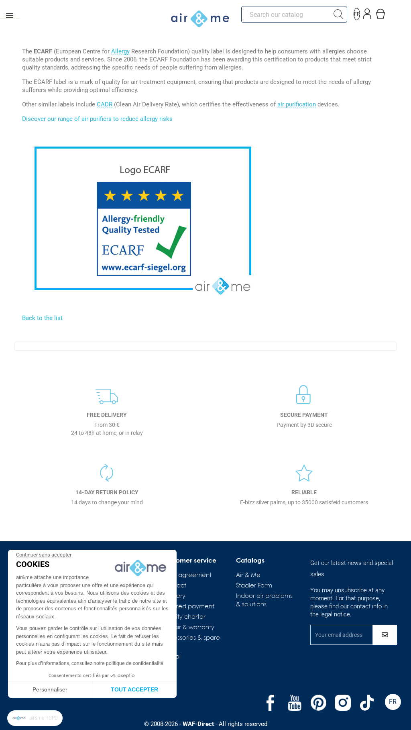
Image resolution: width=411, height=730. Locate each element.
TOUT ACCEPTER (134, 689)
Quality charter (184, 617)
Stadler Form (254, 586)
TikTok (367, 703)
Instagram (343, 703)
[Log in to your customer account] (367, 12)
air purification (296, 105)
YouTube (295, 703)
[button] (35, 718)
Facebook (270, 703)
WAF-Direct (198, 724)
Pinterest (319, 703)
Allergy (120, 52)
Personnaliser (50, 689)
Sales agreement (187, 575)
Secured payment (188, 607)
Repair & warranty (188, 627)
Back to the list (42, 318)
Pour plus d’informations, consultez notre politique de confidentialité (89, 663)
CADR (104, 105)
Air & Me (248, 575)
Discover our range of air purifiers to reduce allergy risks (97, 118)
